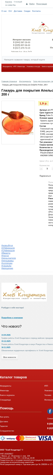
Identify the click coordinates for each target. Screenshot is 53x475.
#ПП (15, 66)
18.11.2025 (5, 347)
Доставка (18, 11)
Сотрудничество (7, 431)
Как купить (4, 417)
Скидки (27, 11)
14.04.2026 (5, 335)
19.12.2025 (5, 341)
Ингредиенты (7, 66)
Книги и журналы (7, 395)
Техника (47, 395)
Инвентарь (21, 66)
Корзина (8, 2)
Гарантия (4, 426)
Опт (10, 11)
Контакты (36, 11)
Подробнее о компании (12, 318)
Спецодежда (5, 400)
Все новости (9, 357)
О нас (4, 11)
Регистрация (41, 4)
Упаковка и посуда (33, 66)
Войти (31, 4)
